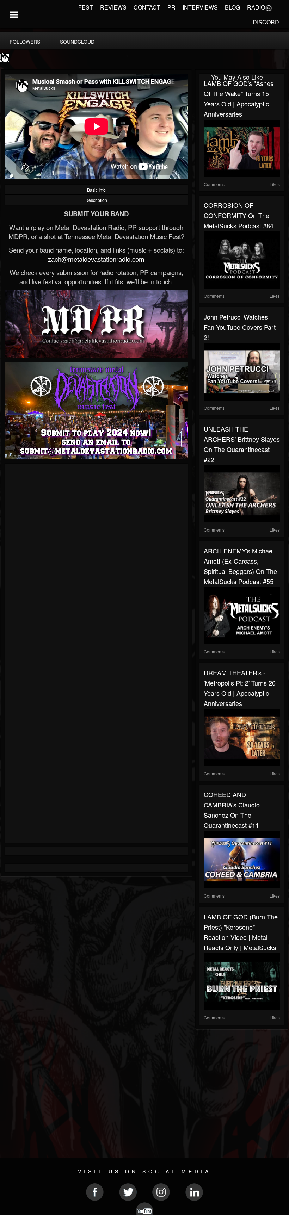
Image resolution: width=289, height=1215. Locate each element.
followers (25, 41)
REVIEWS (113, 7)
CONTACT (147, 7)
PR (171, 7)
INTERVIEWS (200, 7)
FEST (85, 7)
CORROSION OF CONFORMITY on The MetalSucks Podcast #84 (238, 215)
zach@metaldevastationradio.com (96, 259)
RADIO (256, 7)
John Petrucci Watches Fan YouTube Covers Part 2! (240, 327)
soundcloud (77, 41)
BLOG (232, 7)
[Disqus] (96, 562)
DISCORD (266, 22)
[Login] (268, 7)
